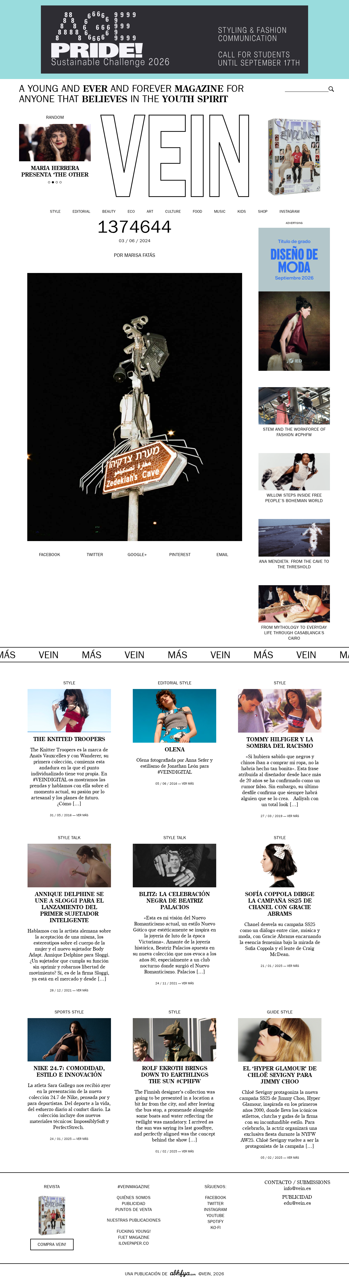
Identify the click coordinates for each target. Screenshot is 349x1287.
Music (219, 212)
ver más (82, 815)
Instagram (289, 212)
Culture (173, 212)
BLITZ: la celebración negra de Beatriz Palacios (174, 901)
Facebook (215, 1198)
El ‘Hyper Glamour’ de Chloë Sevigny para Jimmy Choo (280, 1075)
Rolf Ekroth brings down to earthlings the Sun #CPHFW (174, 1075)
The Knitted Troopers (69, 739)
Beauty (109, 212)
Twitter (215, 1204)
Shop (262, 212)
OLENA (175, 750)
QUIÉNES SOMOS (134, 1198)
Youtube (215, 1216)
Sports (62, 1012)
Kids (241, 212)
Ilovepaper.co (134, 1244)
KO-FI (215, 1228)
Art (150, 212)
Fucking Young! (134, 1232)
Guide (273, 1012)
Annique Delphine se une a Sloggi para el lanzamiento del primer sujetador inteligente (69, 908)
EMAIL (222, 555)
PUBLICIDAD (133, 1204)
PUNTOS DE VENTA (133, 1210)
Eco (131, 212)
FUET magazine (133, 1238)
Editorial (81, 212)
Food (197, 212)
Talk (75, 838)
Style (55, 212)
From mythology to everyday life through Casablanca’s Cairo (294, 633)
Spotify (215, 1222)
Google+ (10, 1283)
